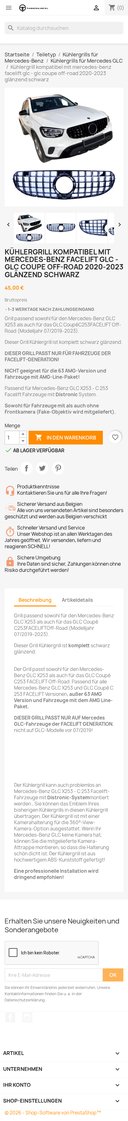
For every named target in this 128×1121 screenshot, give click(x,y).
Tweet (42, 468)
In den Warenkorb (65, 437)
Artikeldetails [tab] (77, 600)
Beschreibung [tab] (35, 600)
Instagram (27, 1017)
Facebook (10, 1017)
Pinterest (58, 468)
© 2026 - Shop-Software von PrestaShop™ (53, 1112)
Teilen (26, 468)
